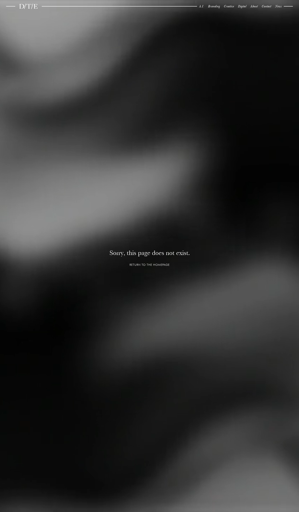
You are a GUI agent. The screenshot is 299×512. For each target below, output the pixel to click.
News (278, 6)
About (254, 6)
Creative (229, 6)
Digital (242, 6)
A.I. (201, 6)
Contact (266, 6)
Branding (214, 6)
